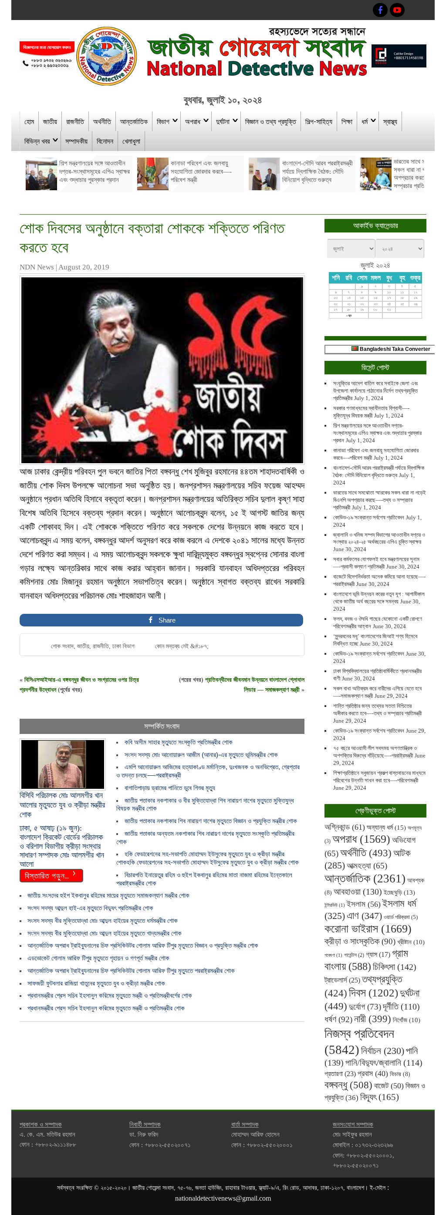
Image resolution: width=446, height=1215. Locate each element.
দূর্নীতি (401, 1006)
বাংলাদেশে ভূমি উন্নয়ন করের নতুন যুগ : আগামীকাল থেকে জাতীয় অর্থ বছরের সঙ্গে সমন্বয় (379, 598)
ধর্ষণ (338, 1019)
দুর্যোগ (365, 1006)
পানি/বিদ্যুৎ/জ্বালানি (383, 1062)
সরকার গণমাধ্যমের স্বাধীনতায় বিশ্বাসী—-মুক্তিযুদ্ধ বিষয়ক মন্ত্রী (371, 412)
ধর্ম (365, 121)
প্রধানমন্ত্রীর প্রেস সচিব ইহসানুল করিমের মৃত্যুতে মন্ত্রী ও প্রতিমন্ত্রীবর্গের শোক (109, 995)
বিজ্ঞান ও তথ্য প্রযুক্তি (270, 121)
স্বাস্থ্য (390, 121)
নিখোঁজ (406, 1019)
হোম (29, 121)
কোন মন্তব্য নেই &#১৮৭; (182, 646)
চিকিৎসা (394, 967)
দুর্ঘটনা (223, 121)
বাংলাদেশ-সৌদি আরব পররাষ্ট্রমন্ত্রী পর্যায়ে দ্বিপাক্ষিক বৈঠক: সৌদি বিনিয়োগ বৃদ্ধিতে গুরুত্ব (378, 471)
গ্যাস (378, 954)
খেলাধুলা (131, 140)
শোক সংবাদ (62, 646)
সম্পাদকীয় (76, 140)
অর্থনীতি (102, 121)
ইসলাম (364, 904)
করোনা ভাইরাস (368, 928)
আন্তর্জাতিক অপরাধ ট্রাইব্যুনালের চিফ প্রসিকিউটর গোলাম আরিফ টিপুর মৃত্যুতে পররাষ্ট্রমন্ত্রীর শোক (131, 970)
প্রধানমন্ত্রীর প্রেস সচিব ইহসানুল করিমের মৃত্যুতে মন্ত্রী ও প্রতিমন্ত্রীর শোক (106, 1008)
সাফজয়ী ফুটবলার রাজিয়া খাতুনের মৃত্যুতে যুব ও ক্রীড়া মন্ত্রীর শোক (96, 983)
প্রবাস (373, 1073)
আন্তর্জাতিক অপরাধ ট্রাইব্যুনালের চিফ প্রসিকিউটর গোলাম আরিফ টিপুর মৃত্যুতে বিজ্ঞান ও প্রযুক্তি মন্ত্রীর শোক (142, 945)
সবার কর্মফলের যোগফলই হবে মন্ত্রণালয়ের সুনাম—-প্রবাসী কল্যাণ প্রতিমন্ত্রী (376, 563)
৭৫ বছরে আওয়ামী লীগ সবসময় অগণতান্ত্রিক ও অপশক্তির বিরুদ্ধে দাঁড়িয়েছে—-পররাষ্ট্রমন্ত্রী (375, 752)
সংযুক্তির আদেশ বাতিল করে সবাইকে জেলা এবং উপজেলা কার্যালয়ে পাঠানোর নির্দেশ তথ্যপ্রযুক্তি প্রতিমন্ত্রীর (375, 390)
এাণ (364, 915)
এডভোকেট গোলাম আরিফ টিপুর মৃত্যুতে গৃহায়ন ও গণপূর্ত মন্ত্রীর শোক (98, 958)
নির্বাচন (382, 1051)
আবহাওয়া (358, 891)
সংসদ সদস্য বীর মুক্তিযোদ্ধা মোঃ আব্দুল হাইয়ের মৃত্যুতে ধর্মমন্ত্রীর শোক (102, 920)
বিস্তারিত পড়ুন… (47, 875)
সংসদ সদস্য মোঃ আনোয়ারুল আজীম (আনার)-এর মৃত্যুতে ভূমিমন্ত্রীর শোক (201, 754)
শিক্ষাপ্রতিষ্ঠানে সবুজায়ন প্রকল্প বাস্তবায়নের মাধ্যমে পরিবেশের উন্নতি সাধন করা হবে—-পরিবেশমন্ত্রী (379, 777)
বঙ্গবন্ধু (348, 1084)
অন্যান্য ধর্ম (386, 827)
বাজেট (389, 1085)
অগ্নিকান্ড (344, 826)
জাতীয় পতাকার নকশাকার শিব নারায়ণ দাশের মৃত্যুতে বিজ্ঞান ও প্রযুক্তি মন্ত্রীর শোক (211, 821)
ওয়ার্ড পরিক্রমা (401, 917)
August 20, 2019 (83, 267)
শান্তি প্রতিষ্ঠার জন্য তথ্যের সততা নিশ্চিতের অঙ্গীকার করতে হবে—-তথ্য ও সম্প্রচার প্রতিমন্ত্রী (377, 710)
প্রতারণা (340, 1074)
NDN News (37, 267)
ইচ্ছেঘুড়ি (399, 892)
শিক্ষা (346, 121)
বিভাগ (163, 121)
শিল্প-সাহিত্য (318, 121)
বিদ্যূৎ (379, 1097)
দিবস (373, 992)
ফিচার (400, 1073)
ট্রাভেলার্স (342, 980)
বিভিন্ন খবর (37, 140)
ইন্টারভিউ (334, 905)
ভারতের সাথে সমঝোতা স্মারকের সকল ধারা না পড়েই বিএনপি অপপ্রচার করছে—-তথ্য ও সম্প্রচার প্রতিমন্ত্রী (379, 500)
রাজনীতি (75, 121)
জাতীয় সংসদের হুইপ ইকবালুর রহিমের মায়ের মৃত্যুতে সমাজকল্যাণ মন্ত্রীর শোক (108, 895)
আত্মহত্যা (367, 865)
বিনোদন (105, 140)
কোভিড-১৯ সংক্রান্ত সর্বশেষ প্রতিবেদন (368, 517)
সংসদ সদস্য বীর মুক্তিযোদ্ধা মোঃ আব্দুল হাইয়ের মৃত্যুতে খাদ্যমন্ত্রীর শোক (104, 933)
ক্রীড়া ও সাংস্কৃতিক (359, 941)
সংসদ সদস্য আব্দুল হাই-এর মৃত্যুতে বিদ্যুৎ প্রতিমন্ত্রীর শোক (90, 908)
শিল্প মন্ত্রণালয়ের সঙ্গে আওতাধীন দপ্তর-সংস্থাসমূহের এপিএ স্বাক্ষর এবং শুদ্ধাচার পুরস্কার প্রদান (377, 433)
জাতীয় (50, 121)
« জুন (348, 315)
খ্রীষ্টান (411, 942)
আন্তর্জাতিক (134, 121)
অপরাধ (192, 121)
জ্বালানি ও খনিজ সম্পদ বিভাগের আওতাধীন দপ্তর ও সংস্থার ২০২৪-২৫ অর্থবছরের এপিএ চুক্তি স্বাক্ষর (379, 538)
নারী (372, 1018)
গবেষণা (333, 955)
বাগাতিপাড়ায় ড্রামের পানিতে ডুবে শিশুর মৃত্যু (170, 787)
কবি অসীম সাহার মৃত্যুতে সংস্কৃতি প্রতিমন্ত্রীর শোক (179, 742)
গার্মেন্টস (354, 955)
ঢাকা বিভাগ (123, 646)
